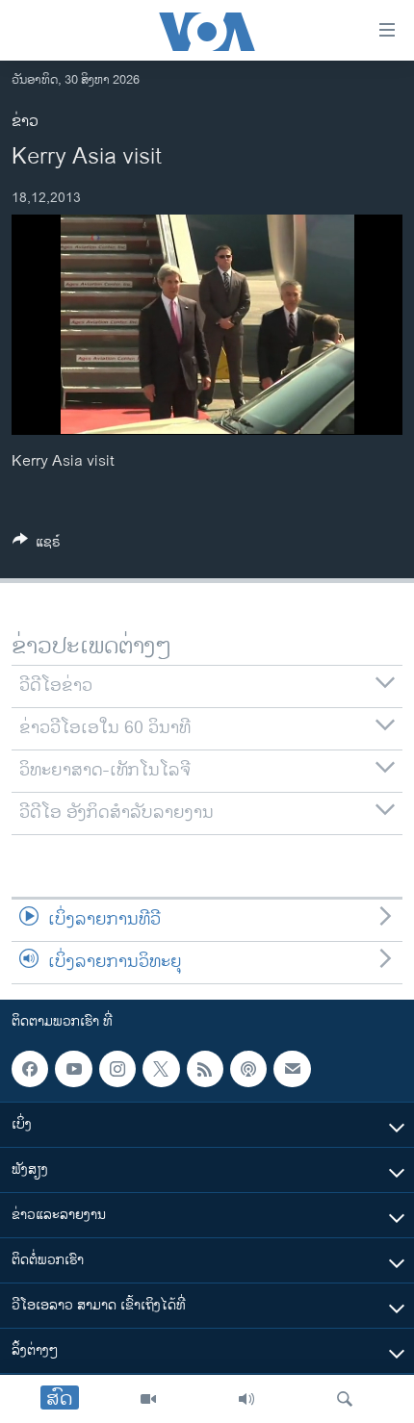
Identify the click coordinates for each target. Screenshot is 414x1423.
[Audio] (246, 1399)
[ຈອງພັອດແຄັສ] (291, 1069)
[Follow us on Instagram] (117, 1069)
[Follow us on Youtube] (73, 1069)
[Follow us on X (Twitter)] (160, 1069)
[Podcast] (248, 1069)
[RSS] (205, 1069)
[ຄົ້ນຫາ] (345, 1399)
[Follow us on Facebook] (30, 1069)
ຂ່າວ (25, 122)
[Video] (148, 1399)
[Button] (37, 545)
